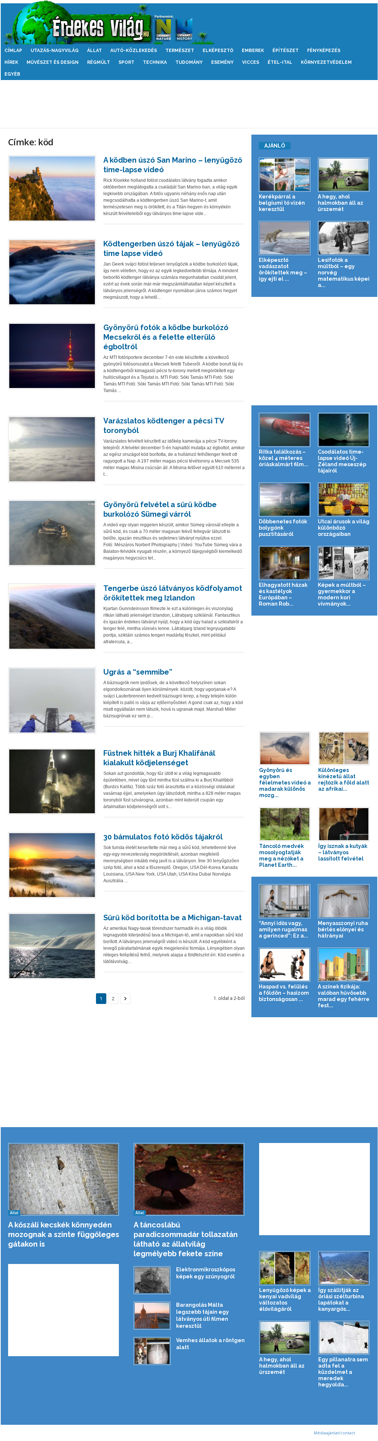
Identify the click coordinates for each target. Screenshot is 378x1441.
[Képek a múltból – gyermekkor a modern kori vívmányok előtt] (344, 563)
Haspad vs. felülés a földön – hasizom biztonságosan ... (284, 993)
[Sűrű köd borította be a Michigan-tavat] (52, 946)
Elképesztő (218, 50)
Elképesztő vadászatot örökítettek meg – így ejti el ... (283, 269)
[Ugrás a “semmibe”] (52, 700)
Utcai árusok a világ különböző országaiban (344, 528)
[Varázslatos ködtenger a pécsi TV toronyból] (52, 449)
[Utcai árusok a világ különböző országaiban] (344, 499)
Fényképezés (323, 50)
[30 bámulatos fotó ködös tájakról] (52, 865)
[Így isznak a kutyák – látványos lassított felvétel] (344, 824)
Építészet (285, 50)
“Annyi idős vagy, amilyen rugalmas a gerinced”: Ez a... (283, 929)
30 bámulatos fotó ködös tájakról (163, 836)
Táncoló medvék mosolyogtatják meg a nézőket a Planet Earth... (281, 855)
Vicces (250, 62)
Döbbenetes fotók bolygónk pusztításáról (283, 528)
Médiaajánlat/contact (334, 1432)
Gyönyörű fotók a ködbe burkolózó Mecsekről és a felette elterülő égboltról (165, 337)
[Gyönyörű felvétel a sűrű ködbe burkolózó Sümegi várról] (52, 533)
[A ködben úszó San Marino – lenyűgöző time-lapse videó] (52, 188)
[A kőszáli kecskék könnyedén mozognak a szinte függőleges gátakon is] (63, 1179)
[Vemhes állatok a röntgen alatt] (152, 1351)
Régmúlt (98, 62)
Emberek (253, 50)
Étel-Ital (280, 62)
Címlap (13, 50)
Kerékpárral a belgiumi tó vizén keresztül (282, 203)
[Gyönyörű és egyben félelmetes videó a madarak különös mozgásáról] (285, 748)
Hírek (11, 62)
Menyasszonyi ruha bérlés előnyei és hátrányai (343, 929)
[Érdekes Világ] (189, 22)
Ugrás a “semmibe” (137, 672)
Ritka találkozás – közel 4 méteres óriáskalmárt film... (283, 458)
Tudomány (189, 62)
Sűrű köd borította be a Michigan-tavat (172, 917)
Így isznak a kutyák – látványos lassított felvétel (342, 852)
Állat (94, 50)
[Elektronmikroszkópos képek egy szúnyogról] (152, 1280)
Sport (126, 62)
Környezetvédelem (326, 62)
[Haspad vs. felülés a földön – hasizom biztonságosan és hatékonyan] (285, 965)
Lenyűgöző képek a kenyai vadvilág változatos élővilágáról (285, 1299)
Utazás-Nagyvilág (55, 50)
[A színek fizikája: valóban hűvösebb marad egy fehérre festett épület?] (344, 965)
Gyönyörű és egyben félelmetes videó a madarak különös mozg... (285, 782)
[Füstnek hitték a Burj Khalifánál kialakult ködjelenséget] (52, 781)
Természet (179, 50)
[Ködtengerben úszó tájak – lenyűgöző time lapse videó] (52, 272)
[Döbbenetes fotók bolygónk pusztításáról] (285, 499)
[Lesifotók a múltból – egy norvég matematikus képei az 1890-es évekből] (344, 238)
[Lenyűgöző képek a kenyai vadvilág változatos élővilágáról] (285, 1268)
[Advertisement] (189, 104)
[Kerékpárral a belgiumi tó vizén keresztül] (285, 174)
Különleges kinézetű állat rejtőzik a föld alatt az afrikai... (343, 779)
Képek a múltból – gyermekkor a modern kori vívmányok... (342, 594)
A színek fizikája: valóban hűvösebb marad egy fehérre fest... (344, 996)
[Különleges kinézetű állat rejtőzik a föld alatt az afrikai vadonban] (344, 748)
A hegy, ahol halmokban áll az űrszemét (340, 203)
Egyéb (12, 74)
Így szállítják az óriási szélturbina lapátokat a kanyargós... (341, 1299)
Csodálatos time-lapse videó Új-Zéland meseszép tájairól (342, 461)
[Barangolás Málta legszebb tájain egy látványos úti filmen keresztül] (152, 1316)
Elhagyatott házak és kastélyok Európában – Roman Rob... (283, 594)
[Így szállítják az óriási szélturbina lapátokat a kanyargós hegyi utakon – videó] (344, 1268)
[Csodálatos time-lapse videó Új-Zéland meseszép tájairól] (344, 430)
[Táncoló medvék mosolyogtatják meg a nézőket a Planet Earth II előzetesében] (285, 824)
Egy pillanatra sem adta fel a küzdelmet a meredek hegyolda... (343, 1372)
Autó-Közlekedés (133, 50)
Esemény (222, 62)
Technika (155, 62)
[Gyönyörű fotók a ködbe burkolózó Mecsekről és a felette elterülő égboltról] (52, 356)
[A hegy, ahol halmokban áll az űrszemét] (344, 174)
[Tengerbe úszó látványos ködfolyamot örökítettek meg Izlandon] (52, 616)
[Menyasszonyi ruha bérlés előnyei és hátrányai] (344, 901)
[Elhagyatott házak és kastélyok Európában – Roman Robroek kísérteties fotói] (285, 563)
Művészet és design (53, 62)
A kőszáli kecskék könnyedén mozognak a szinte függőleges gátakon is (63, 1234)
